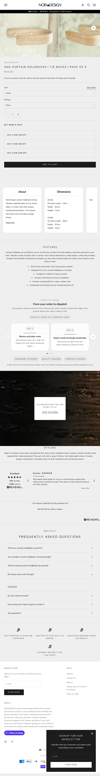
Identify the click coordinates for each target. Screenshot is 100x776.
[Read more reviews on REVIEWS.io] (14, 487)
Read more (10, 222)
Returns (70, 682)
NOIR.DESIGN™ (11, 62)
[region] (61, 481)
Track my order (73, 694)
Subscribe (71, 765)
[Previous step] (7, 337)
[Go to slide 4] (52, 353)
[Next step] (93, 337)
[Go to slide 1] (47, 353)
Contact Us (71, 678)
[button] (28, 481)
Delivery (70, 674)
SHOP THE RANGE (50, 412)
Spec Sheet (91, 87)
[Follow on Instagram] (5, 741)
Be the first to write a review (50, 509)
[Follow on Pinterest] (12, 741)
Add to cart (50, 164)
